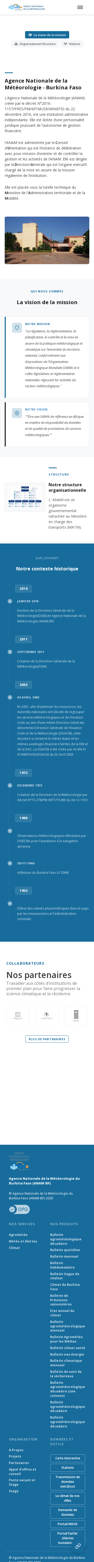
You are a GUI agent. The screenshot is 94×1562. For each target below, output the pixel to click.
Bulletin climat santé (67, 1348)
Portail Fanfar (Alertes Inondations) (67, 1538)
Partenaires (19, 1463)
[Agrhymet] (47, 1016)
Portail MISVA (68, 1524)
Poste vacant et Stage (22, 1482)
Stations (67, 1467)
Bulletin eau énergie (67, 1354)
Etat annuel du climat (62, 1313)
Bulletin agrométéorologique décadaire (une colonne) (67, 1389)
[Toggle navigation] (79, 7)
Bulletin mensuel (64, 1256)
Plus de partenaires (47, 1039)
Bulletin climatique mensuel (66, 1363)
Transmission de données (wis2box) (67, 1482)
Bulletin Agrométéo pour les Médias (66, 1339)
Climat (14, 1248)
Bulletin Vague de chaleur (64, 1276)
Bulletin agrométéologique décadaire (65, 1239)
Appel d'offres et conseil (22, 1471)
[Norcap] (17, 1016)
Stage (14, 1491)
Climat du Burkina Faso (65, 1287)
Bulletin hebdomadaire (62, 1265)
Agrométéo (18, 1235)
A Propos (16, 1450)
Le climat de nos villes (68, 1498)
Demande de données (67, 1512)
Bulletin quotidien (65, 1250)
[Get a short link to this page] (78, 1546)
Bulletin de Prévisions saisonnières (61, 1300)
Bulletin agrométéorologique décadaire (67, 1406)
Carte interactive (67, 1458)
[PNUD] (76, 1016)
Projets (15, 1456)
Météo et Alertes (23, 1241)
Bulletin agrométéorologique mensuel (67, 1326)
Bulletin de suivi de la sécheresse (66, 1374)
